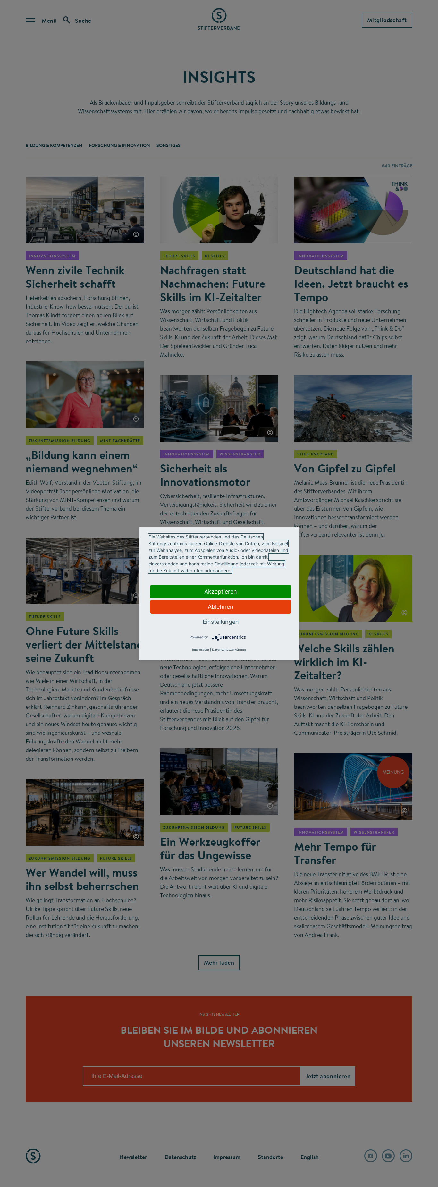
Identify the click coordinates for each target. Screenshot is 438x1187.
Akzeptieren (220, 591)
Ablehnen (220, 606)
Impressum (200, 649)
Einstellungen (221, 621)
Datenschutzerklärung (229, 649)
